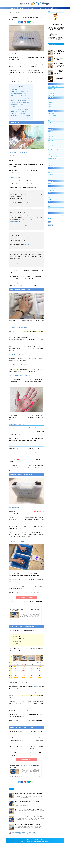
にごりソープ (51, 176)
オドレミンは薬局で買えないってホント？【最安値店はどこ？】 (58, 72)
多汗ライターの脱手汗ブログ (35, 839)
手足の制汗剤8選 (52, 88)
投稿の (50, 222)
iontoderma (14, 641)
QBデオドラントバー (52, 158)
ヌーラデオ (51, 174)
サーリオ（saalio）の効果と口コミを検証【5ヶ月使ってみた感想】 (59, 52)
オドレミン (51, 124)
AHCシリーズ (51, 113)
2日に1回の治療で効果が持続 (18, 100)
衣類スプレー (51, 192)
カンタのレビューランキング (54, 84)
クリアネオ (51, 131)
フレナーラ (51, 120)
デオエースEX (51, 142)
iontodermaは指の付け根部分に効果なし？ (21, 102)
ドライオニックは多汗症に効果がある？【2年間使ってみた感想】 (24, 833)
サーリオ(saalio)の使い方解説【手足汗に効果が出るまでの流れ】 (59, 58)
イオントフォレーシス (48, 8)
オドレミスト (51, 154)
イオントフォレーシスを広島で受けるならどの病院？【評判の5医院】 (29, 793)
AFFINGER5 (47, 841)
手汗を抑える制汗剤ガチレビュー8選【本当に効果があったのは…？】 (59, 65)
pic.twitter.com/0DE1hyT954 (16, 221)
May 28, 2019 (28, 202)
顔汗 (50, 208)
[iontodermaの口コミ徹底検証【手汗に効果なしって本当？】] (28, 22)
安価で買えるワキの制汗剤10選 (54, 93)
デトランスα (51, 140)
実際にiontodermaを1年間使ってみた (18, 95)
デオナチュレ (51, 165)
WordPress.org (50, 225)
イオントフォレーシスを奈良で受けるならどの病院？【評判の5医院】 (29, 816)
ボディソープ (51, 167)
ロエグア (50, 127)
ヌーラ (50, 197)
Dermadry (14, 636)
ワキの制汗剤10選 (52, 90)
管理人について (13, 8)
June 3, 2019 (23, 263)
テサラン (50, 118)
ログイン (49, 221)
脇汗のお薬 (39, 8)
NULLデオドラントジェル (53, 149)
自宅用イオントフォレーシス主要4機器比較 (20, 115)
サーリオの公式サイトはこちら (26, 597)
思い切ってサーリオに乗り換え (19, 113)
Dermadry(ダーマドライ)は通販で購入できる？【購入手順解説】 (28, 824)
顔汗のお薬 (51, 181)
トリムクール (51, 183)
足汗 (50, 206)
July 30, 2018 (27, 244)
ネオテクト (51, 136)
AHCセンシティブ (52, 133)
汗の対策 (56, 8)
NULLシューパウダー (52, 188)
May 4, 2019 (24, 225)
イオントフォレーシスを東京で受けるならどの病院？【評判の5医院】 (29, 809)
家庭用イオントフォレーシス (54, 86)
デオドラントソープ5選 (53, 95)
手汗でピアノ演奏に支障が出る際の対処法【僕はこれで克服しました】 (58, 78)
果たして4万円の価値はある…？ (19, 111)
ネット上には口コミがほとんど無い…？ (21, 91)
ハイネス (50, 147)
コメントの (50, 224)
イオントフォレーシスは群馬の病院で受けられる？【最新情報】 (27, 801)
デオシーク (51, 138)
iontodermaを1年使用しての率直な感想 (19, 109)
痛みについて (15, 106)
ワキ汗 (50, 210)
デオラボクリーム (52, 145)
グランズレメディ (52, 190)
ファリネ (50, 122)
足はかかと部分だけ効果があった (19, 104)
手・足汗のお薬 (30, 8)
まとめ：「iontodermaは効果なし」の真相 (19, 117)
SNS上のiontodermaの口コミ (18, 93)
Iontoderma (51, 104)
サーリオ (13, 643)
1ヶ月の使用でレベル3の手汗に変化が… (21, 98)
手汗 (50, 204)
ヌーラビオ (51, 199)
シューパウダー (51, 185)
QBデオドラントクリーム (53, 156)
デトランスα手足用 (52, 115)
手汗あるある (51, 213)
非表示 (22, 86)
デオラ (50, 172)
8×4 (49, 163)
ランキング (22, 8)
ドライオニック (15, 638)
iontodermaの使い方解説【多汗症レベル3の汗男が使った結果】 (23, 832)
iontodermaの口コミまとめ (16, 89)
